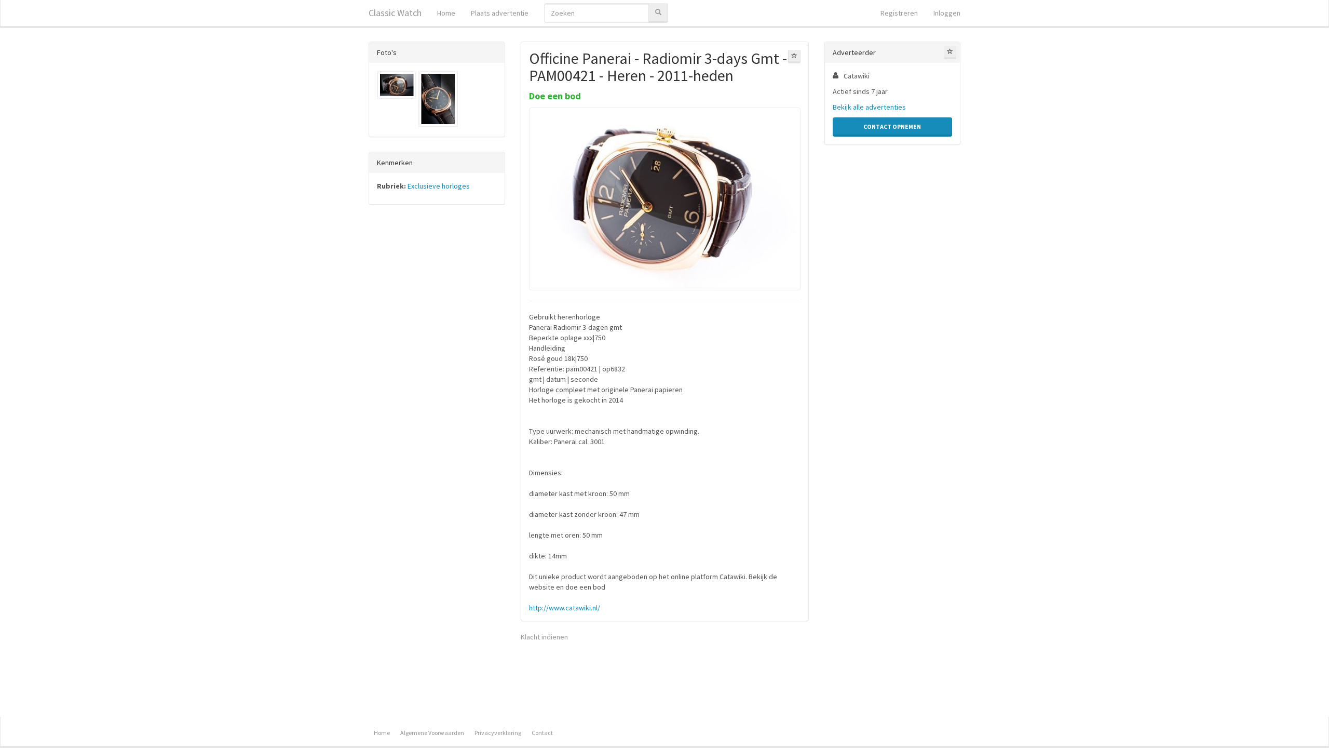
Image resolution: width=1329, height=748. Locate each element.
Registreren (899, 13)
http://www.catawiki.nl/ (564, 607)
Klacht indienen (544, 637)
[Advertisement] (437, 375)
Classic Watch (395, 13)
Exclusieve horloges (439, 186)
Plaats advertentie (499, 13)
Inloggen (946, 13)
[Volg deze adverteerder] (950, 52)
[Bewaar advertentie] (794, 56)
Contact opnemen (892, 126)
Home (446, 13)
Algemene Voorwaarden (432, 733)
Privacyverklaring (497, 733)
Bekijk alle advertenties (869, 107)
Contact (542, 733)
